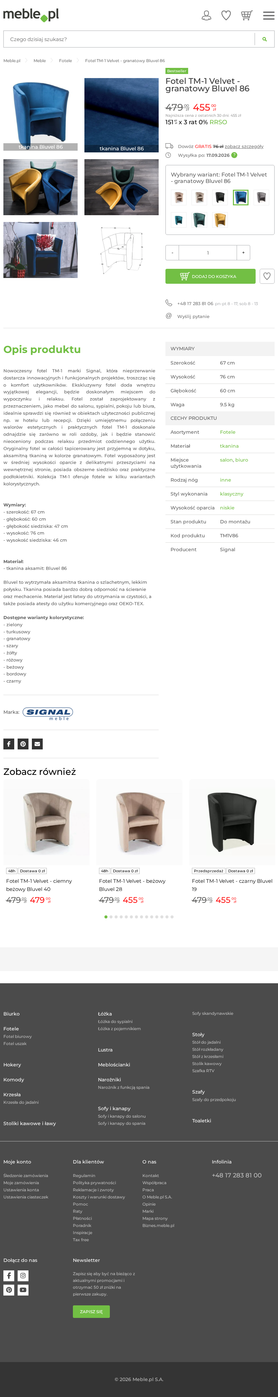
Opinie (149, 1204)
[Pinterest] (8, 1290)
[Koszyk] (247, 15)
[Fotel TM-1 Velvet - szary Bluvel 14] (261, 197)
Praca (148, 1189)
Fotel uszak (14, 1043)
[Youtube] (23, 1290)
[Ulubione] (226, 15)
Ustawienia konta (21, 1189)
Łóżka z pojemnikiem (119, 1028)
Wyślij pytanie (193, 316)
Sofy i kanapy (114, 1108)
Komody (13, 1080)
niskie (227, 508)
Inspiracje (82, 1232)
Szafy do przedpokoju (214, 1099)
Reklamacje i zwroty (93, 1189)
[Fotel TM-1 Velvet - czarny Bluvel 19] (220, 197)
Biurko (11, 1014)
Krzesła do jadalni (21, 1102)
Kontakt (150, 1175)
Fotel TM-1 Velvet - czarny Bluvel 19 (232, 885)
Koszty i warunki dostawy (99, 1196)
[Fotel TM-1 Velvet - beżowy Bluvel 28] (178, 197)
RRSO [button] (218, 122)
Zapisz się (91, 1311)
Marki (148, 1211)
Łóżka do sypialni (115, 1021)
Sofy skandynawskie (212, 1013)
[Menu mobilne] (269, 16)
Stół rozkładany (207, 1049)
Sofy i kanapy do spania (121, 1123)
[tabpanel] (46, 843)
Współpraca (154, 1182)
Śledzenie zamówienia (25, 1175)
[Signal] (48, 712)
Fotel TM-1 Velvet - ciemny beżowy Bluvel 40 (39, 885)
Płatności (82, 1218)
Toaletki (201, 1121)
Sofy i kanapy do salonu (122, 1116)
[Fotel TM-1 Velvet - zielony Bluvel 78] (199, 220)
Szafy (198, 1092)
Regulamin (84, 1175)
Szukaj (264, 39)
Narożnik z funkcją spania (124, 1087)
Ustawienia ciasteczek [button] (25, 1196)
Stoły (198, 1034)
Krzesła (12, 1095)
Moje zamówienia (21, 1182)
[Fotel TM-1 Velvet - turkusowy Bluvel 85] (178, 220)
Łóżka (105, 1014)
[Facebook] (8, 1275)
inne (225, 480)
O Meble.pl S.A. (157, 1196)
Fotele (228, 432)
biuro (241, 460)
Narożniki (109, 1080)
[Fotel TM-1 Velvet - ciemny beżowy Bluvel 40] (199, 197)
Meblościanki (114, 1065)
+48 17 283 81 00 (237, 1175)
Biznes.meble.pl (158, 1225)
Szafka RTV (203, 1070)
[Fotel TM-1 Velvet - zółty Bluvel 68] (220, 220)
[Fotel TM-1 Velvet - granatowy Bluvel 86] (241, 197)
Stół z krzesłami (207, 1056)
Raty (77, 1211)
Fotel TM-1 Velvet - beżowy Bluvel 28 (132, 885)
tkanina (229, 446)
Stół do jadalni (206, 1042)
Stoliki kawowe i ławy (29, 1123)
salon (226, 460)
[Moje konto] (206, 15)
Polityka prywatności (94, 1182)
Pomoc (80, 1204)
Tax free (81, 1239)
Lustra (105, 1050)
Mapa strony (155, 1218)
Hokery (12, 1065)
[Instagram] (23, 1275)
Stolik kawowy (207, 1063)
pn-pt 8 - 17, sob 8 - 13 (217, 303)
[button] (267, 276)
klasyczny (231, 494)
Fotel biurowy (17, 1036)
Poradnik (82, 1225)
